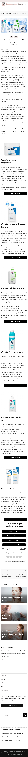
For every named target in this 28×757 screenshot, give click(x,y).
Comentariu (5, 656)
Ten (12, 36)
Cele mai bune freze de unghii (10, 736)
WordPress (19, 754)
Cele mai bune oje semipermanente (12, 726)
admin (4, 42)
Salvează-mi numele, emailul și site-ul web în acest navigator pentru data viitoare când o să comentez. (13, 699)
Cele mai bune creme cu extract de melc (13, 740)
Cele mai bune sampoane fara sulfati (12, 733)
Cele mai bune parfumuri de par (11, 729)
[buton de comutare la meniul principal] (11, 9)
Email (3, 679)
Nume (3, 672)
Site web (4, 687)
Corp (16, 36)
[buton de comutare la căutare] (15, 9)
